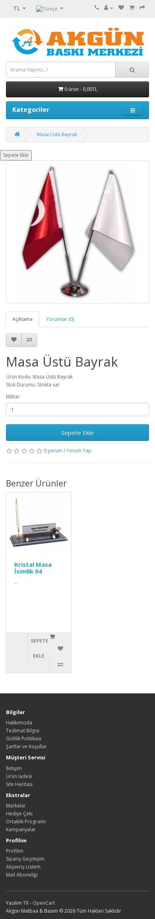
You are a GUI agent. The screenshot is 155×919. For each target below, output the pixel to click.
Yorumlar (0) (60, 319)
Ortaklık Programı (26, 821)
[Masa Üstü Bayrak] (77, 231)
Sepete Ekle (16, 155)
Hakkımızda (19, 722)
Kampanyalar (21, 829)
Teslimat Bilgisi (22, 730)
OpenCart (44, 903)
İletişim (14, 768)
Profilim (14, 851)
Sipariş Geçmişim (25, 858)
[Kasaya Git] (142, 7)
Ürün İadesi (19, 776)
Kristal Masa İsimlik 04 (33, 567)
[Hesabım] (108, 7)
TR (26, 903)
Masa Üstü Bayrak (57, 134)
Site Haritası (19, 784)
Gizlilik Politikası (23, 738)
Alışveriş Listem (23, 866)
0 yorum (53, 450)
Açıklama (22, 319)
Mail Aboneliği (22, 874)
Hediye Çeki (19, 813)
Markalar (16, 805)
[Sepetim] (131, 7)
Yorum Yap (78, 450)
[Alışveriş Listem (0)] (121, 7)
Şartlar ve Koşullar (26, 746)
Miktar (13, 396)
